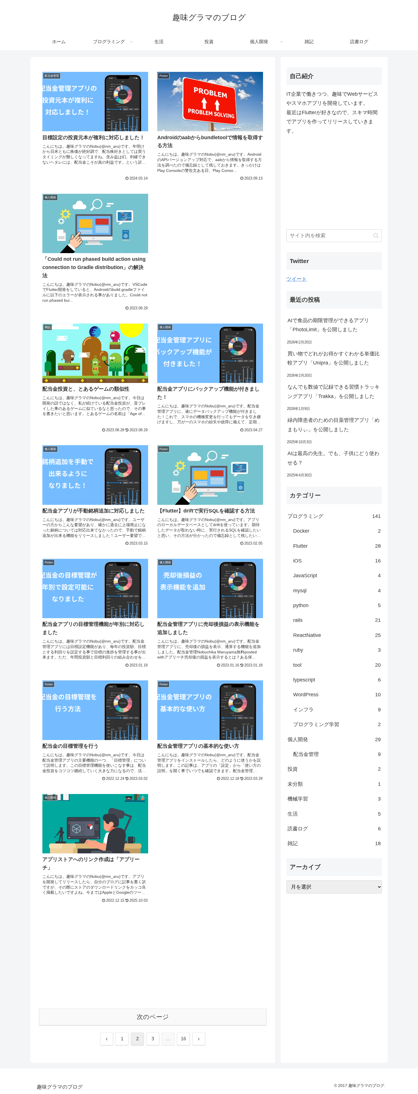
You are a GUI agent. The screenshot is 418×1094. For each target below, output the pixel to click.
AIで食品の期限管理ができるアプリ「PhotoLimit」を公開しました (328, 325)
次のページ (153, 1016)
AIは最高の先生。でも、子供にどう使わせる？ (333, 458)
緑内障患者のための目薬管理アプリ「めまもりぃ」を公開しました (333, 424)
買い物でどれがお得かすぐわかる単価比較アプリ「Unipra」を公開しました (333, 358)
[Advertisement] (210, 229)
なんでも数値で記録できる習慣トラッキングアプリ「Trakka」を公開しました (333, 391)
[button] (376, 235)
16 (183, 1038)
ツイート (296, 279)
